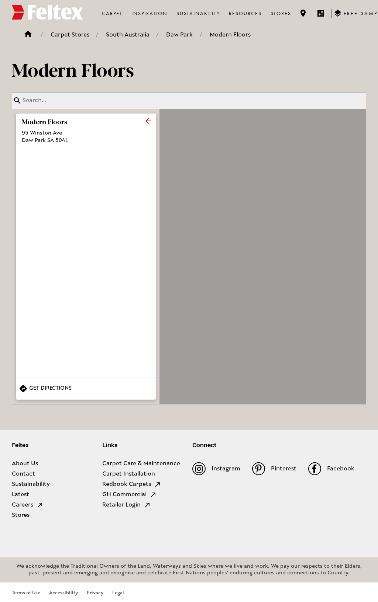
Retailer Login (121, 505)
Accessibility (63, 593)
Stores (281, 13)
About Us (25, 464)
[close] (148, 121)
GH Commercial (124, 495)
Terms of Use (26, 593)
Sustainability (198, 13)
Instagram (226, 469)
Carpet (112, 13)
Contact (23, 474)
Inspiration (149, 13)
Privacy (95, 593)
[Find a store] (303, 13)
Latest (20, 495)
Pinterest (283, 469)
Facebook (340, 469)
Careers (22, 505)
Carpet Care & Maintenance (141, 464)
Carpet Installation (128, 474)
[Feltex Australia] (47, 13)
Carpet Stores (70, 35)
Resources (245, 13)
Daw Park (179, 35)
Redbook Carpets (126, 484)
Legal (118, 593)
